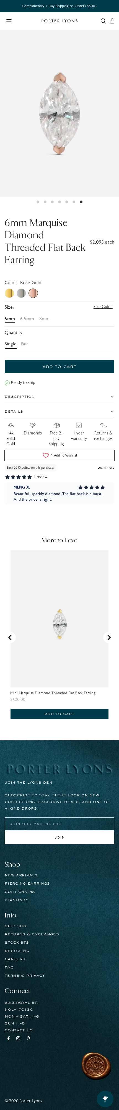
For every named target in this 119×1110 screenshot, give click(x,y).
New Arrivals (21, 875)
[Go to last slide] (10, 637)
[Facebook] (8, 1039)
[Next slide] (108, 637)
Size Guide (103, 307)
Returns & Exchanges (32, 934)
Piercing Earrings (27, 883)
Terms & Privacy (25, 976)
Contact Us (19, 1030)
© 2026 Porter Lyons (23, 1101)
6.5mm (27, 319)
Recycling (17, 951)
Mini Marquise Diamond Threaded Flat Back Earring (52, 693)
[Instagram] (18, 1039)
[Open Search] (103, 20)
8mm (44, 319)
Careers (15, 959)
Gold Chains (20, 892)
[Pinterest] (28, 1039)
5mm (10, 319)
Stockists (17, 942)
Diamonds (17, 900)
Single (11, 344)
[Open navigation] (21, 20)
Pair (24, 344)
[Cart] (112, 20)
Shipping (15, 926)
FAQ (9, 967)
